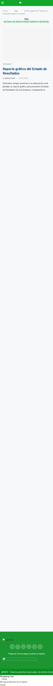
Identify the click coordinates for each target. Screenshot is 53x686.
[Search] (50, 3)
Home (5, 11)
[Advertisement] (26, 449)
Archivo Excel (10, 78)
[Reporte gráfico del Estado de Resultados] (26, 43)
